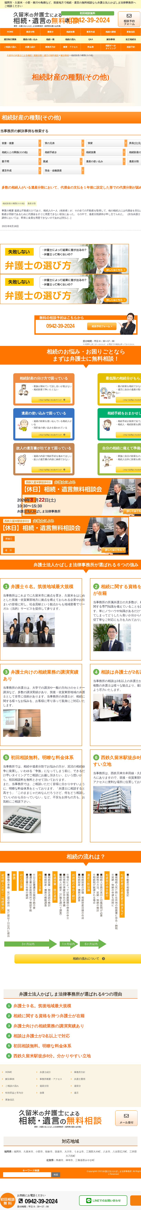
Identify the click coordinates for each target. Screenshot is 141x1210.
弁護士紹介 (45, 1072)
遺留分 (77, 1086)
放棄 (42, 1092)
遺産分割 (32, 203)
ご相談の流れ (12, 1086)
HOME (8, 1072)
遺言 (76, 1092)
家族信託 (9, 1099)
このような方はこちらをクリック (50, 400)
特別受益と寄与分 (14, 1092)
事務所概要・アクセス (51, 1079)
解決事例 (9, 1079)
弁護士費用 (79, 1079)
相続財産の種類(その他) (14, 203)
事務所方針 (79, 1072)
